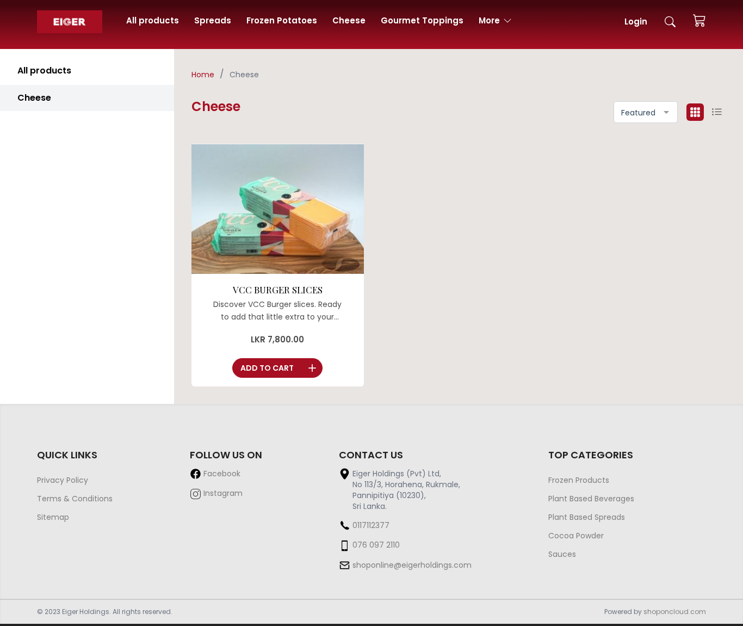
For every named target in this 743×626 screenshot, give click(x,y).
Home (202, 74)
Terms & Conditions (75, 498)
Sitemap (53, 517)
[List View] (717, 112)
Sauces (562, 554)
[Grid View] (695, 112)
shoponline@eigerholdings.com (412, 565)
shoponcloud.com (674, 611)
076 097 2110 (376, 544)
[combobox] (646, 112)
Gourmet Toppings (422, 20)
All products (152, 20)
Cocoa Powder (576, 535)
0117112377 (370, 525)
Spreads (212, 20)
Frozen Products (578, 480)
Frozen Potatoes (281, 20)
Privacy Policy (62, 480)
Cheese (349, 20)
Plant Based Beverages (591, 498)
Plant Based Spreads (586, 517)
